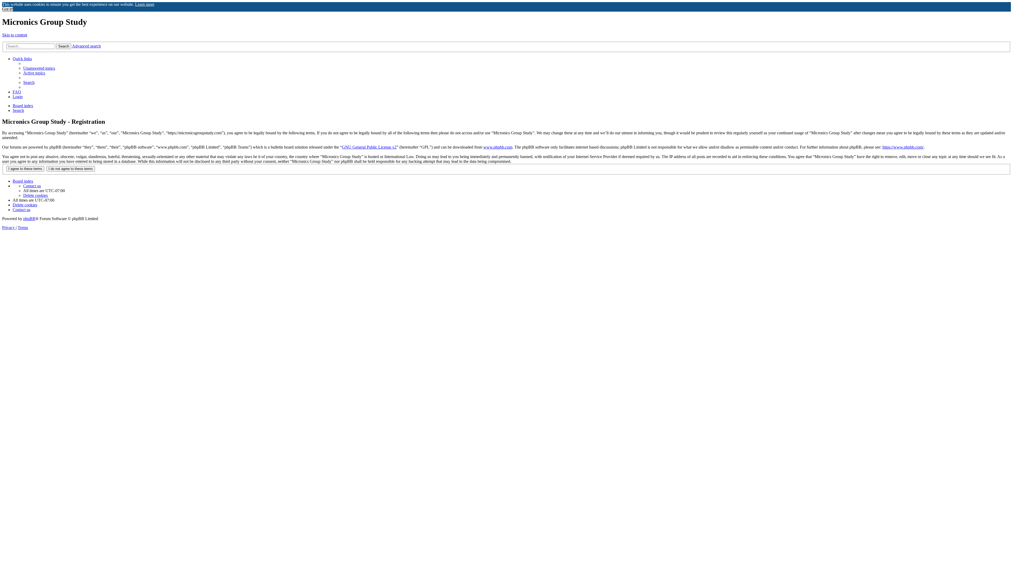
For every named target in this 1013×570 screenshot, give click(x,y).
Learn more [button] (144, 4)
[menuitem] (39, 68)
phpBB (29, 218)
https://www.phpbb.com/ (903, 147)
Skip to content (14, 35)
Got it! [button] (7, 9)
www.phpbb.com (497, 147)
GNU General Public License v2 (369, 147)
